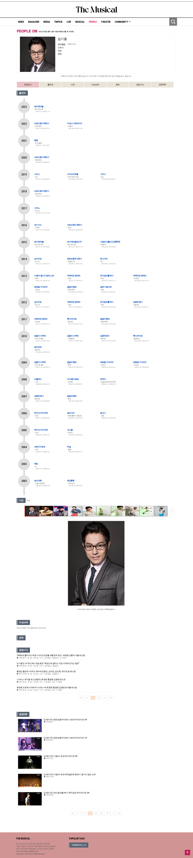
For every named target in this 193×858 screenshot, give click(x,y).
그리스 (37, 174)
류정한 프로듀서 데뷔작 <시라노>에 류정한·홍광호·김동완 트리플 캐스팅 (47, 687)
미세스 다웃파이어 (74, 123)
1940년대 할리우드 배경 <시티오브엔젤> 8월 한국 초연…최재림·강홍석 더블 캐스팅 (51, 655)
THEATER (105, 21)
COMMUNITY (121, 21)
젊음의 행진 (72, 287)
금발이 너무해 (39, 336)
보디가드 (38, 225)
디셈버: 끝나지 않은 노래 (44, 275)
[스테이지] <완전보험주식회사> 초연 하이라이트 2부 (65, 719)
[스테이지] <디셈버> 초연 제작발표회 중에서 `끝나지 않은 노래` (70, 774)
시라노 (37, 208)
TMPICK (58, 21)
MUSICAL (80, 21)
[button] (172, 511)
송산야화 (38, 480)
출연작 (50, 84)
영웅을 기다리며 (40, 287)
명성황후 (70, 480)
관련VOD (162, 84)
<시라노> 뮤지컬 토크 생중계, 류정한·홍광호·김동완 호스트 (41, 679)
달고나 (103, 413)
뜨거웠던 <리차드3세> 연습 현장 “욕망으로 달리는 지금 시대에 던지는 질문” (48, 663)
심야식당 (38, 259)
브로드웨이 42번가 (41, 123)
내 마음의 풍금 (73, 379)
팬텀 (36, 140)
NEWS (21, 21)
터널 (69, 447)
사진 (73, 84)
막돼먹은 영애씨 (73, 275)
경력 (118, 84)
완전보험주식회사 (74, 259)
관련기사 (140, 84)
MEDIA (46, 21)
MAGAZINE (33, 21)
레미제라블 (38, 106)
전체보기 (28, 84)
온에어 (103, 379)
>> (111, 698)
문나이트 (104, 259)
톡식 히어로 (72, 319)
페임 (36, 463)
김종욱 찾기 (138, 302)
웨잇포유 (38, 347)
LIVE (69, 21)
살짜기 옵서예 (105, 287)
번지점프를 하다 (106, 275)
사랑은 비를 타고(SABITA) (110, 242)
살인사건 (70, 413)
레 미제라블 (39, 242)
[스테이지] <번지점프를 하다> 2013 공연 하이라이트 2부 (67, 793)
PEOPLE (93, 21)
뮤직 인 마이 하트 (41, 413)
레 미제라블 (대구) (74, 242)
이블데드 (38, 379)
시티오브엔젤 (72, 174)
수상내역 (95, 84)
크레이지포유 (39, 447)
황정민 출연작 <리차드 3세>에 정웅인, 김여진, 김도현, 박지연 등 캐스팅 (46, 671)
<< (81, 698)
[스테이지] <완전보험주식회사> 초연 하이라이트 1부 (65, 738)
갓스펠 (70, 430)
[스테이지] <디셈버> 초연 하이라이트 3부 (61, 756)
